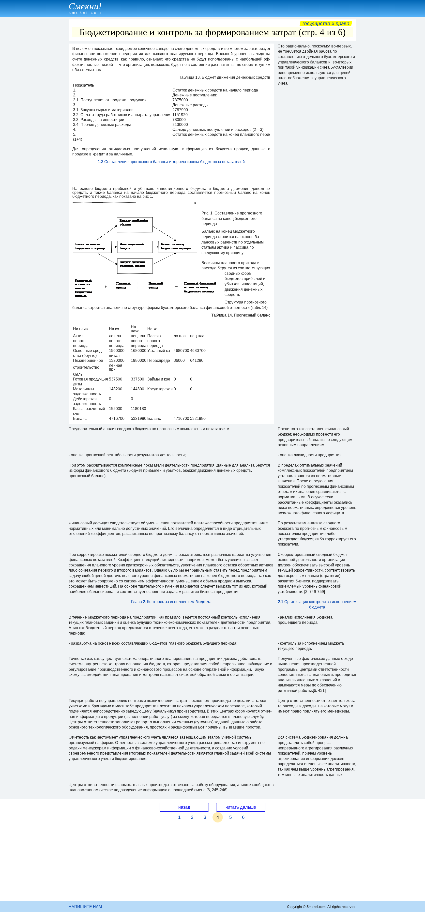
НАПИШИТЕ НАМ (85, 907)
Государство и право (326, 23)
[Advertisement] (212, 864)
